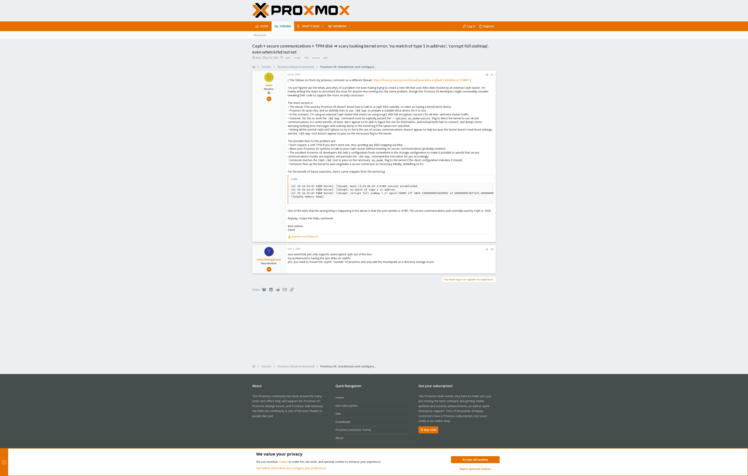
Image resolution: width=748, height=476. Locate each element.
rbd (306, 57)
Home (339, 397)
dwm (258, 57)
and (305, 236)
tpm (325, 57)
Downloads (342, 422)
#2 (492, 249)
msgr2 (297, 57)
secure (316, 57)
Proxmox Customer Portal (353, 430)
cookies (283, 462)
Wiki (338, 413)
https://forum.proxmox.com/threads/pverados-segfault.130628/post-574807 (421, 80)
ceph (288, 57)
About (339, 438)
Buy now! (430, 430)
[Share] (487, 75)
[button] (322, 26)
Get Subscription (346, 405)
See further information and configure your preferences (291, 468)
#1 (492, 74)
